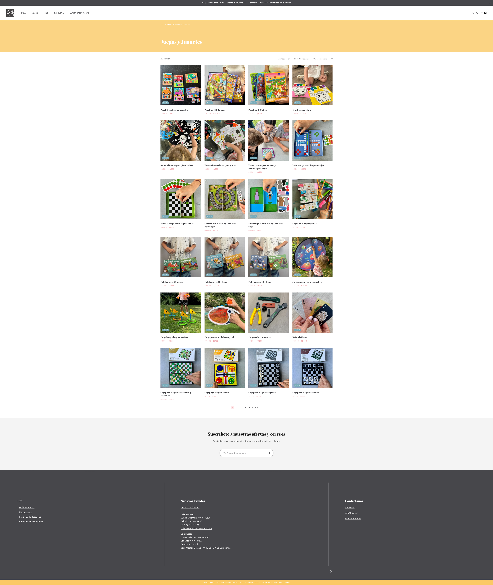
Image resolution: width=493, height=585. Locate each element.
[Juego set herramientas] (268, 312)
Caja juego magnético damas (305, 392)
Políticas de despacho (30, 517)
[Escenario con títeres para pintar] (225, 140)
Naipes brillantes (300, 337)
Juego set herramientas (259, 337)
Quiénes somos (26, 507)
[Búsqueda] (477, 13)
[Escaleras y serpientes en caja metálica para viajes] (268, 140)
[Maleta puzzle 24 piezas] (180, 257)
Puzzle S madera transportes (174, 109)
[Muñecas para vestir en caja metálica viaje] (268, 199)
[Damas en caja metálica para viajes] (180, 199)
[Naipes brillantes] (312, 312)
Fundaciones (25, 512)
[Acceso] (473, 13)
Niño (46, 13)
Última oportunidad (79, 13)
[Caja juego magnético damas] (312, 368)
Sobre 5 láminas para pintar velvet (176, 165)
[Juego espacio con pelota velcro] (312, 257)
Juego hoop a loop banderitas (174, 337)
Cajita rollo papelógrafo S (304, 223)
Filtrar (167, 59)
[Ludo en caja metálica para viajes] (312, 140)
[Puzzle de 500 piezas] (268, 85)
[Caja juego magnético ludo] (225, 368)
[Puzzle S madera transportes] (180, 85)
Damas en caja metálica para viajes (176, 223)
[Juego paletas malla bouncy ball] (225, 312)
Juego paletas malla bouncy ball (219, 337)
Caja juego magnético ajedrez (262, 392)
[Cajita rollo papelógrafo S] (312, 199)
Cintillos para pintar (302, 109)
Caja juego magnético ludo (217, 392)
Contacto (349, 507)
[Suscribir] (270, 453)
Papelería (59, 13)
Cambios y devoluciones (31, 521)
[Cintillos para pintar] (312, 85)
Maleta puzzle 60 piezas (259, 282)
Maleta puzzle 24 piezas (171, 282)
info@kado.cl (351, 513)
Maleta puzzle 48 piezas (216, 282)
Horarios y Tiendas (190, 507)
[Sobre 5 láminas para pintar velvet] (180, 140)
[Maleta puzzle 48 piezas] (225, 257)
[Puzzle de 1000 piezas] (225, 85)
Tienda (169, 24)
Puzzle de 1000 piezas (215, 109)
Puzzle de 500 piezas (258, 109)
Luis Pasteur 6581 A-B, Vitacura (196, 528)
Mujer (35, 13)
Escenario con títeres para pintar (220, 165)
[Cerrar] (490, 2)
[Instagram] (331, 571)
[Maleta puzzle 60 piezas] (268, 257)
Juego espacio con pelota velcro (307, 282)
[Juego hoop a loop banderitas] (180, 312)
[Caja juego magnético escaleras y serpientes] (180, 368)
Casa (23, 13)
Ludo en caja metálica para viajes (308, 165)
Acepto (287, 582)
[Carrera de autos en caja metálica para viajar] (225, 199)
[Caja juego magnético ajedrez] (268, 368)
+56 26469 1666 (353, 518)
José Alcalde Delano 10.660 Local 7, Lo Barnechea (205, 548)
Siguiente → (255, 407)
